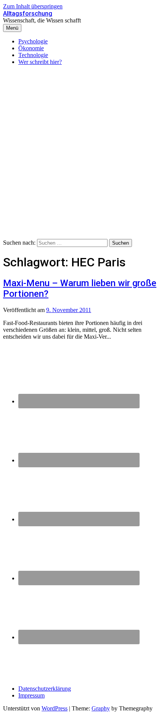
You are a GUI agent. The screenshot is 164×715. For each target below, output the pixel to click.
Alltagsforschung (27, 13)
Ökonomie (31, 48)
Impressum (31, 695)
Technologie (33, 55)
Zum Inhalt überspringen (33, 6)
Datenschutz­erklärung (44, 688)
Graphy (101, 708)
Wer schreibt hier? (40, 62)
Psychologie (33, 41)
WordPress (55, 708)
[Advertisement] (82, 153)
